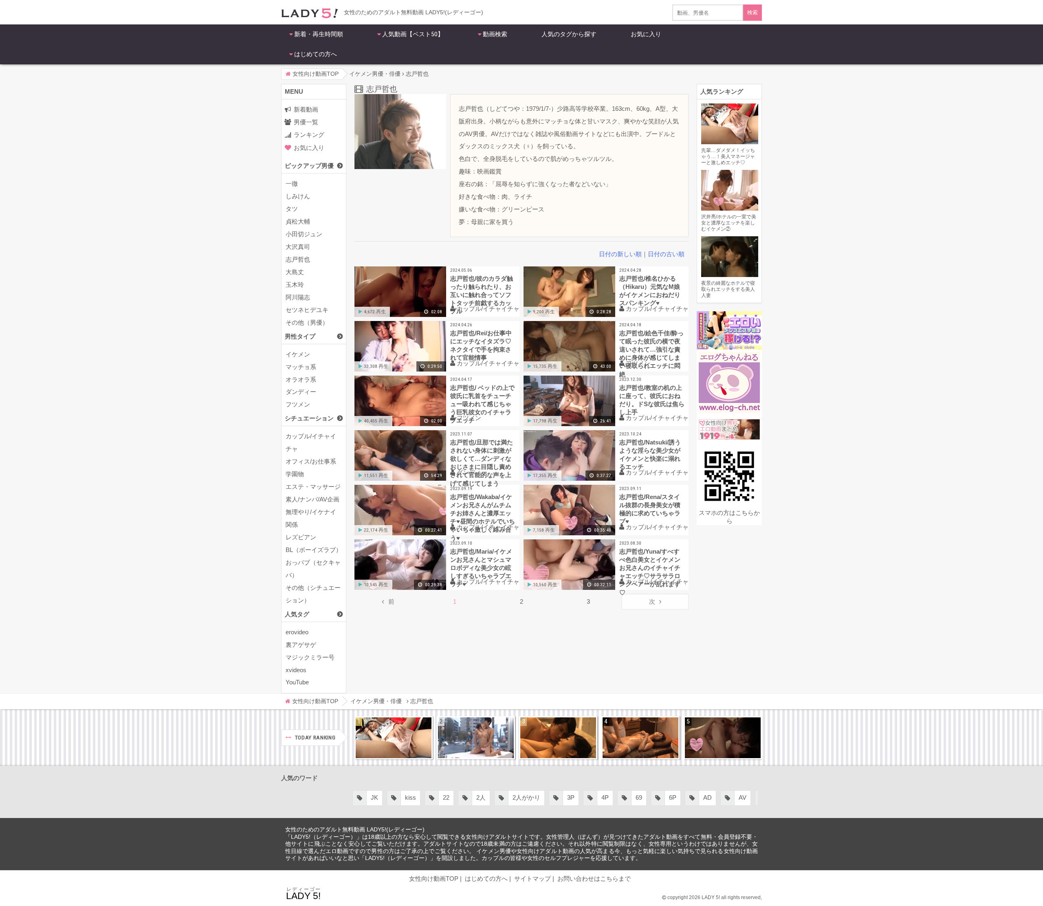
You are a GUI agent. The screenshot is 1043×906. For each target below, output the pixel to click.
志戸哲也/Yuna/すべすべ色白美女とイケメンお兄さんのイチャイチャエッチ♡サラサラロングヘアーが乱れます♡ (649, 571)
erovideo (297, 632)
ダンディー (301, 391)
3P (570, 797)
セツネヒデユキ (307, 309)
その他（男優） (307, 322)
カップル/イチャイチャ (311, 442)
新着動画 (306, 109)
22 (446, 797)
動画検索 (495, 34)
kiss (410, 797)
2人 (481, 797)
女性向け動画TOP (433, 878)
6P (672, 797)
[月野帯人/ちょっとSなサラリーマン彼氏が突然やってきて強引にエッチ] (558, 737)
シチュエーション (309, 418)
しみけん (298, 196)
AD (707, 797)
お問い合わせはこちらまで (594, 878)
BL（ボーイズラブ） (314, 549)
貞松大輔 (298, 221)
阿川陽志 (298, 297)
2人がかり (526, 797)
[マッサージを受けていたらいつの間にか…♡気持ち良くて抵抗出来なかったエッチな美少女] (640, 737)
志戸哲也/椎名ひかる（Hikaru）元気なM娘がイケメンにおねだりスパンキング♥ (649, 290)
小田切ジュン (304, 234)
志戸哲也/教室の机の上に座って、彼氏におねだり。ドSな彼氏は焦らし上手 (651, 400)
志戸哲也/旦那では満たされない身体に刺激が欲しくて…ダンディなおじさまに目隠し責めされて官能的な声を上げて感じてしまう (481, 462)
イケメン (298, 354)
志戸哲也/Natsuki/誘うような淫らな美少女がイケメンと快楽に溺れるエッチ (650, 454)
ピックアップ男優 (309, 165)
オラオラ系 (301, 379)
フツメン (298, 404)
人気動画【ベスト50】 (413, 34)
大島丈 (295, 271)
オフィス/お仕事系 (311, 461)
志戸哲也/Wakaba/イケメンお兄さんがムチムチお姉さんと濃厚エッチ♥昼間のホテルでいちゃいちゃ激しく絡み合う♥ (482, 516)
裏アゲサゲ (301, 644)
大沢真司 (298, 246)
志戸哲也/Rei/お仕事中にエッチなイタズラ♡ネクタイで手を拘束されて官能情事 (481, 345)
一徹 (292, 183)
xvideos (296, 669)
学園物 (295, 474)
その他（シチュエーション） (313, 594)
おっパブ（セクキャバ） (313, 568)
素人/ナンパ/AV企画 (312, 499)
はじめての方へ (315, 54)
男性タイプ (300, 336)
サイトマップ (532, 878)
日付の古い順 (666, 254)
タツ (292, 208)
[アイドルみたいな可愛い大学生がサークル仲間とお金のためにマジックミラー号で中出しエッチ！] (476, 737)
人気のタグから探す (568, 34)
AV (742, 797)
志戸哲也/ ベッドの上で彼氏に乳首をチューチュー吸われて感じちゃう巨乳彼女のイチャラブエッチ (482, 404)
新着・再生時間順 (318, 34)
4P (605, 797)
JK (374, 797)
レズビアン (301, 537)
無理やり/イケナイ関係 (311, 518)
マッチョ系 (301, 366)
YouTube (297, 682)
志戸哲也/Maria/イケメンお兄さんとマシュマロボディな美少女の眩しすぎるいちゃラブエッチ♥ (481, 567)
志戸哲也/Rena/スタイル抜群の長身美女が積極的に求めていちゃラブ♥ (649, 509)
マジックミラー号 (310, 657)
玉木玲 (295, 284)
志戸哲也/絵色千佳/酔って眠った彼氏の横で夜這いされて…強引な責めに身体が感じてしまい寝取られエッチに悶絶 (651, 353)
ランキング (309, 134)
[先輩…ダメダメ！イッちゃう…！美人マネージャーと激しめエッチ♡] (393, 737)
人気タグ (297, 614)
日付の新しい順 (620, 254)
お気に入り (646, 34)
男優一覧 (306, 122)
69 (639, 797)
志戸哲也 (298, 259)
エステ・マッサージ (313, 486)
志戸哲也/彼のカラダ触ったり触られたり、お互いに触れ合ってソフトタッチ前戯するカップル (481, 294)
